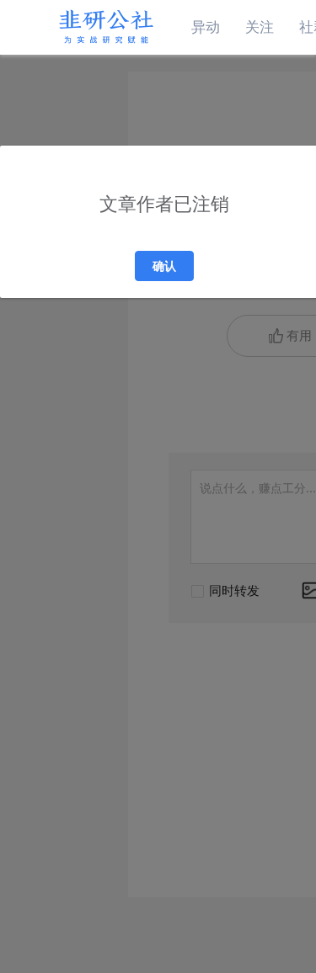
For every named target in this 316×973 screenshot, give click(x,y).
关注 (259, 27)
